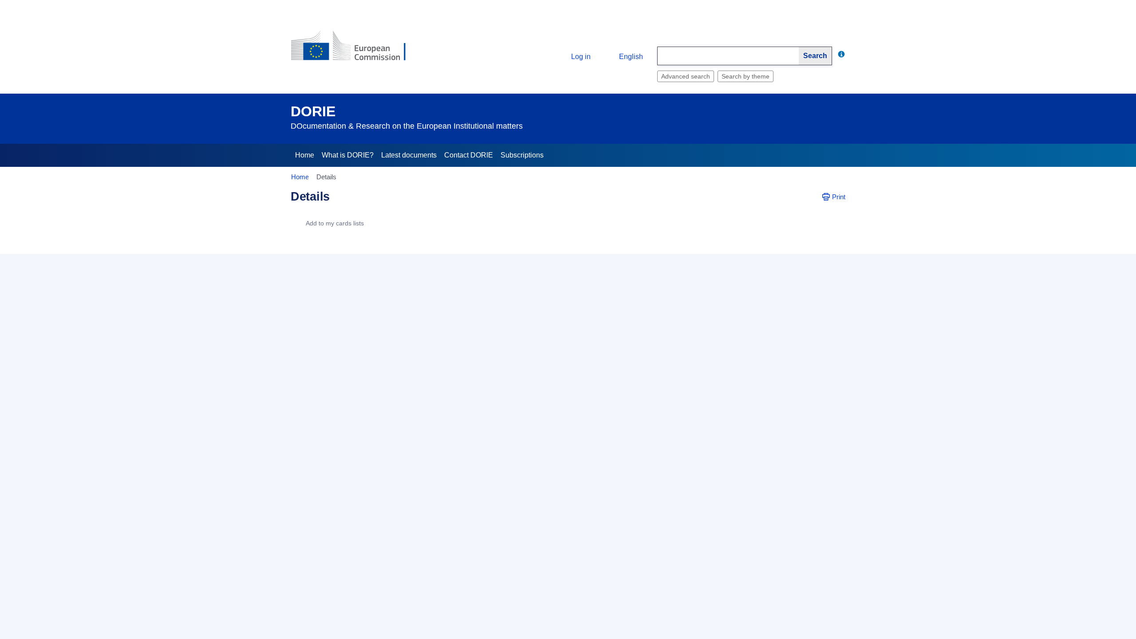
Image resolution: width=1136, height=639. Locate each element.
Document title (356, 307)
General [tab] (309, 248)
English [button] (631, 56)
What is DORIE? (348, 155)
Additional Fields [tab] (359, 248)
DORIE (313, 111)
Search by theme (745, 76)
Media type (360, 541)
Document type (355, 335)
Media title (361, 592)
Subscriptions (522, 155)
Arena (367, 412)
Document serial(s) (349, 464)
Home (304, 155)
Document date (354, 361)
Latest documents (409, 155)
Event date (361, 386)
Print (838, 197)
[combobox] (728, 56)
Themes (364, 515)
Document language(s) (344, 489)
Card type (362, 281)
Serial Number (356, 618)
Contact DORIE (468, 155)
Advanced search (685, 76)
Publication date (353, 567)
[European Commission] (355, 49)
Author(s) (363, 438)
